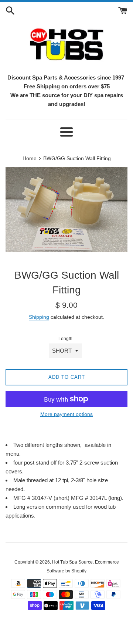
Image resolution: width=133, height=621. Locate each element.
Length (65, 338)
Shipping (39, 317)
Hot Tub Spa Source (72, 562)
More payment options (66, 414)
